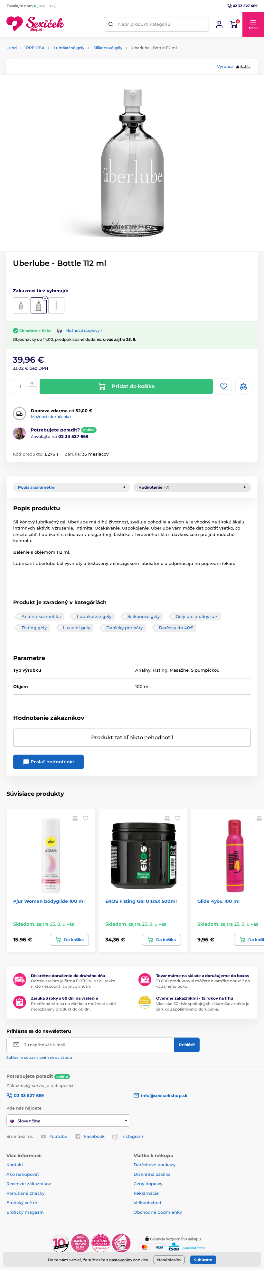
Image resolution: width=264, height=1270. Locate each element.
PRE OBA (35, 47)
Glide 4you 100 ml (218, 901)
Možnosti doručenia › (51, 416)
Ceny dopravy (148, 1183)
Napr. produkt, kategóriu (144, 24)
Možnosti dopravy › (83, 330)
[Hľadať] (111, 24)
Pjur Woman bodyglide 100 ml (49, 901)
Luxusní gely (76, 627)
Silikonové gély (108, 47)
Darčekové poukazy (154, 1164)
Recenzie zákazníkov (28, 1183)
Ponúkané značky (25, 1193)
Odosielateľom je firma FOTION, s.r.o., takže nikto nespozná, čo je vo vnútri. (73, 983)
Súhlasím (203, 1259)
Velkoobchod (147, 1202)
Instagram (132, 1136)
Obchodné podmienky (158, 1212)
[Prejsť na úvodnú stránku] (35, 24)
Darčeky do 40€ (176, 627)
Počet (20, 386)
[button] (253, 24)
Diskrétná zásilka (152, 1174)
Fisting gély (34, 627)
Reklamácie (146, 1193)
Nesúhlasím (169, 1259)
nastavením (120, 1259)
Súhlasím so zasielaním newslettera (39, 1057)
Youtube (58, 1136)
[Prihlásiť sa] (219, 24)
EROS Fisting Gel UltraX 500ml (141, 901)
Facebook (94, 1136)
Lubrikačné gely (69, 47)
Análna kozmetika (41, 616)
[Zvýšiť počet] (32, 383)
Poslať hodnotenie (51, 762)
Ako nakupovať (22, 1174)
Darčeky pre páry (124, 627)
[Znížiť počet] (32, 390)
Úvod (11, 47)
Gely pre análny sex (197, 616)
